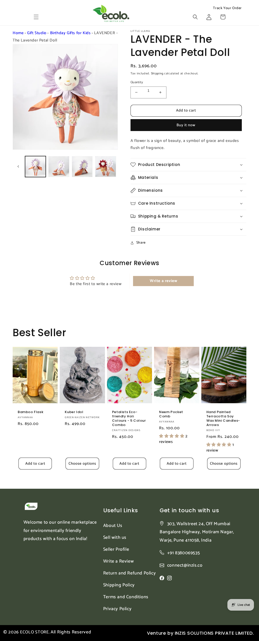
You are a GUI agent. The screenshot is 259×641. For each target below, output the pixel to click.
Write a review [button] (163, 280)
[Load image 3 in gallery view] (82, 166)
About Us (112, 525)
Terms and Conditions (125, 597)
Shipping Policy (119, 585)
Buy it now (186, 125)
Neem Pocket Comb (171, 414)
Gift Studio (37, 33)
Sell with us (114, 537)
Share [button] (141, 243)
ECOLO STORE (34, 632)
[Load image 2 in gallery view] (58, 166)
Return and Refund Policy (129, 573)
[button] (36, 17)
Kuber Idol (74, 412)
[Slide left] (18, 166)
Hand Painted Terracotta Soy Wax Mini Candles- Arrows (223, 418)
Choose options (82, 463)
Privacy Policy (117, 609)
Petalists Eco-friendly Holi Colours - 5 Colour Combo (129, 418)
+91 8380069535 (183, 553)
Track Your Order (227, 8)
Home (18, 33)
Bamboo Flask (30, 412)
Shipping (157, 73)
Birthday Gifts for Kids (70, 33)
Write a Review (118, 561)
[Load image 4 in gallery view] (105, 166)
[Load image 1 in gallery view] (35, 166)
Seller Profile (116, 549)
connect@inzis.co (185, 565)
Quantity (137, 82)
